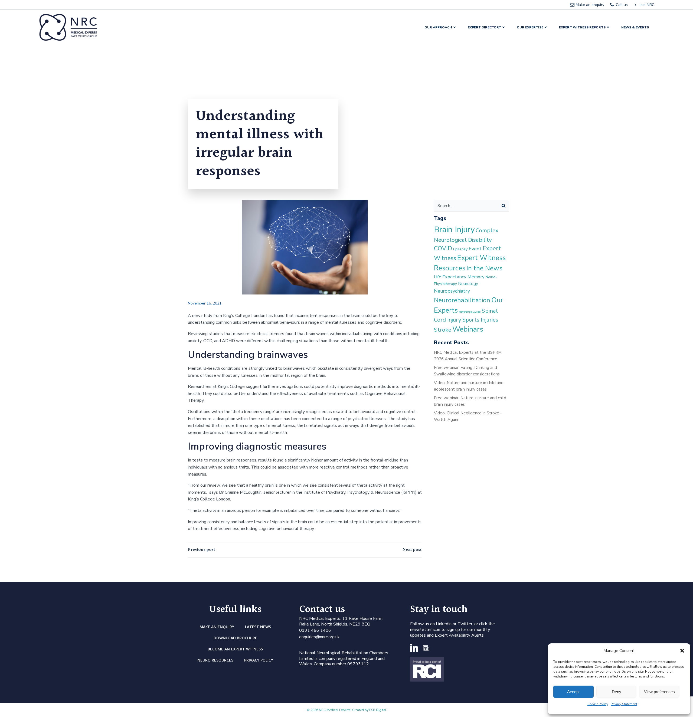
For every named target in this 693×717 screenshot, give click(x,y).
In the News (484, 268)
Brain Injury (454, 229)
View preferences (659, 691)
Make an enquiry (217, 626)
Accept (573, 691)
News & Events (635, 27)
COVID (443, 248)
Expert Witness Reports (582, 27)
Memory (476, 277)
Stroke (442, 329)
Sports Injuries (480, 319)
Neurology (468, 284)
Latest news (258, 626)
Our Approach (438, 27)
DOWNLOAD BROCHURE (235, 637)
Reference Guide (469, 312)
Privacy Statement (624, 704)
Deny (616, 691)
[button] (682, 650)
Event (475, 248)
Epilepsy (460, 249)
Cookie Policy (597, 704)
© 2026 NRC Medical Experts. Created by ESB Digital (346, 710)
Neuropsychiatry (452, 291)
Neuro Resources (215, 660)
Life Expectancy (450, 277)
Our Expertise (530, 27)
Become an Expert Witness (235, 648)
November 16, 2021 (204, 303)
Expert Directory (484, 27)
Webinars (467, 329)
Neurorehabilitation (462, 300)
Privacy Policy (258, 660)
